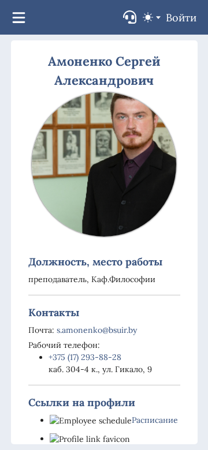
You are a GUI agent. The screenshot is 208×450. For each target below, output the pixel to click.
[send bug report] (129, 17)
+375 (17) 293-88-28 (85, 357)
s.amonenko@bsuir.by (97, 330)
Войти (181, 17)
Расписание (155, 420)
